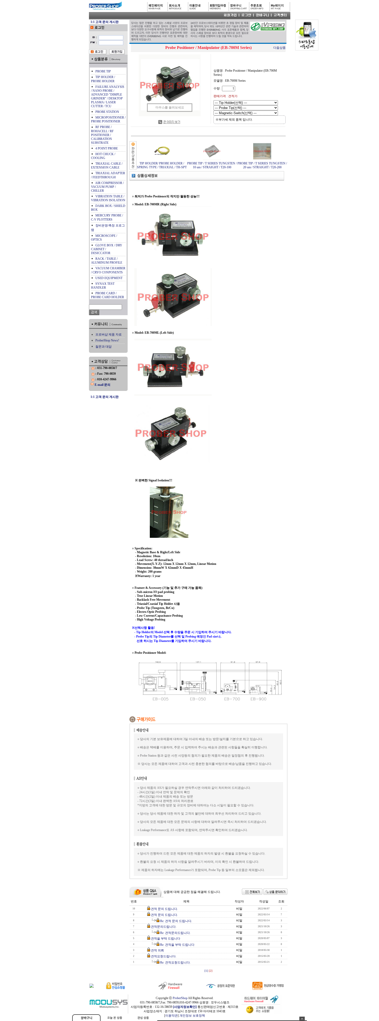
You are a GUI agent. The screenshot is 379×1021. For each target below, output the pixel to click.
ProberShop (180, 998)
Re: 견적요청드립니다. (175, 962)
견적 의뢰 (157, 950)
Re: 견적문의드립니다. (175, 933)
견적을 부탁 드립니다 (165, 938)
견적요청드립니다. (163, 956)
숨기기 (302, 1019)
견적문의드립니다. (163, 926)
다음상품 (279, 47)
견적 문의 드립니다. (164, 909)
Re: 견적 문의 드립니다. (176, 921)
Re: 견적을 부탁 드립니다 (177, 945)
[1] (206, 970)
